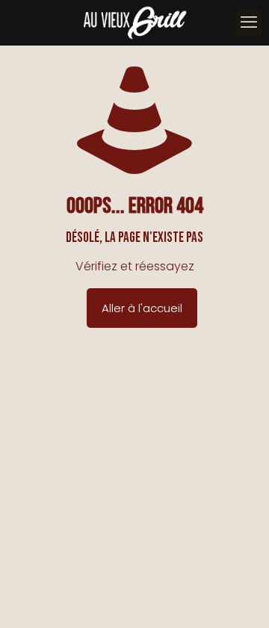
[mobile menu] (249, 22)
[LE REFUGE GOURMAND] (134, 22)
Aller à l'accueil (142, 308)
